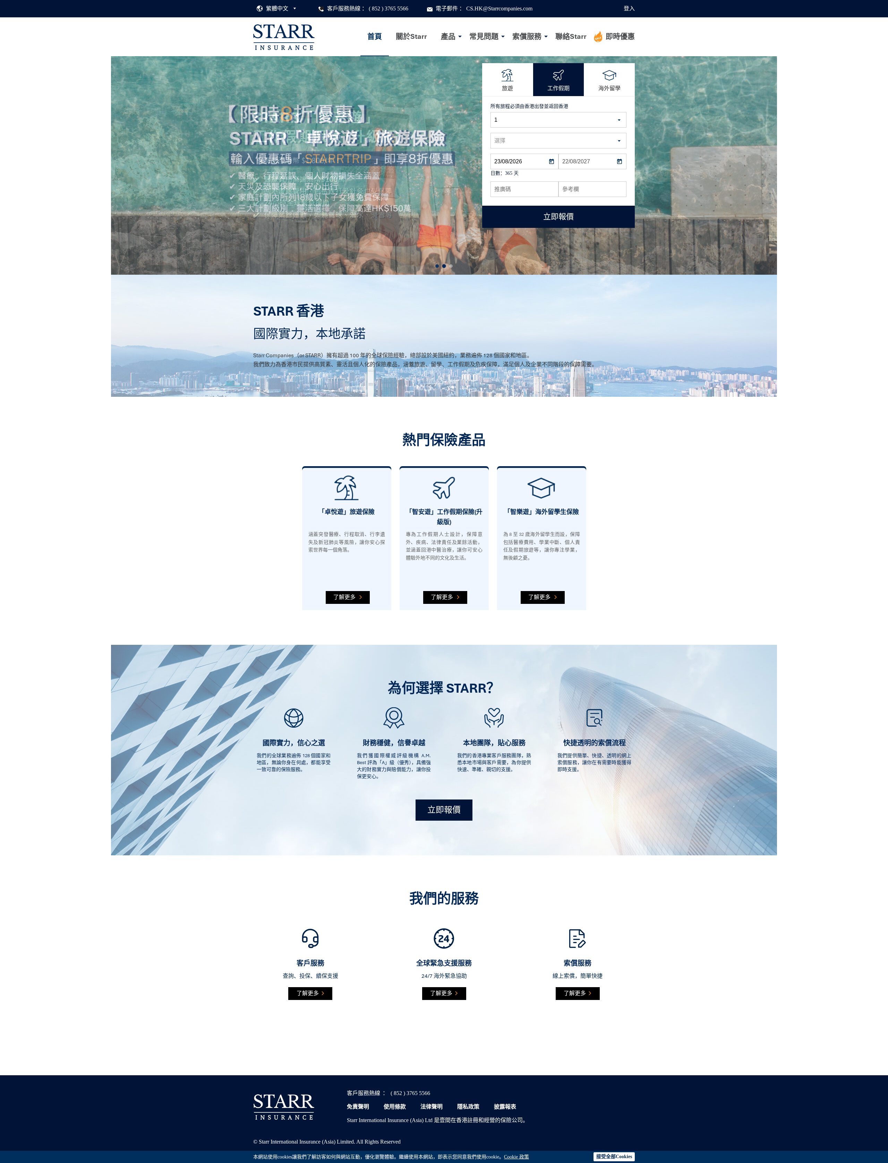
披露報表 (505, 1107)
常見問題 (483, 36)
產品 (448, 36)
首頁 (374, 36)
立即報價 (444, 810)
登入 (629, 8)
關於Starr (411, 36)
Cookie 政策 (516, 1157)
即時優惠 (620, 36)
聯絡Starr (571, 36)
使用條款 (395, 1107)
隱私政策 (468, 1107)
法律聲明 (431, 1107)
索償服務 (526, 36)
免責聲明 (358, 1107)
